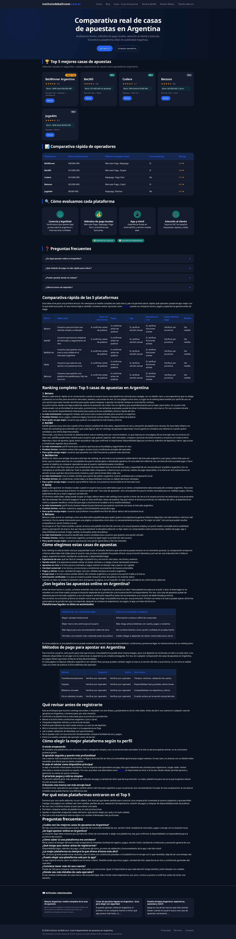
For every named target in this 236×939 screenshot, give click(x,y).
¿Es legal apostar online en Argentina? (63, 259)
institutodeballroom (61, 4)
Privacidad (166, 930)
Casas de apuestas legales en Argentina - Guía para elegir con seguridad (117, 902)
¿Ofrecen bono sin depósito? (59, 287)
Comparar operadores (127, 48)
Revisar (50, 100)
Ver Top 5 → (105, 48)
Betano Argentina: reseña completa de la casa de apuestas (66, 902)
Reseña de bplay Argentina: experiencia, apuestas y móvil (166, 902)
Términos (178, 930)
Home (99, 4)
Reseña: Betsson (186, 4)
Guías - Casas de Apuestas (126, 4)
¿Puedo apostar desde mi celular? (61, 278)
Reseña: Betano (167, 4)
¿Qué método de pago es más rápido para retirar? (68, 268)
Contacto (189, 930)
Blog (108, 4)
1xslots (126, 306)
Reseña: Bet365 (149, 4)
